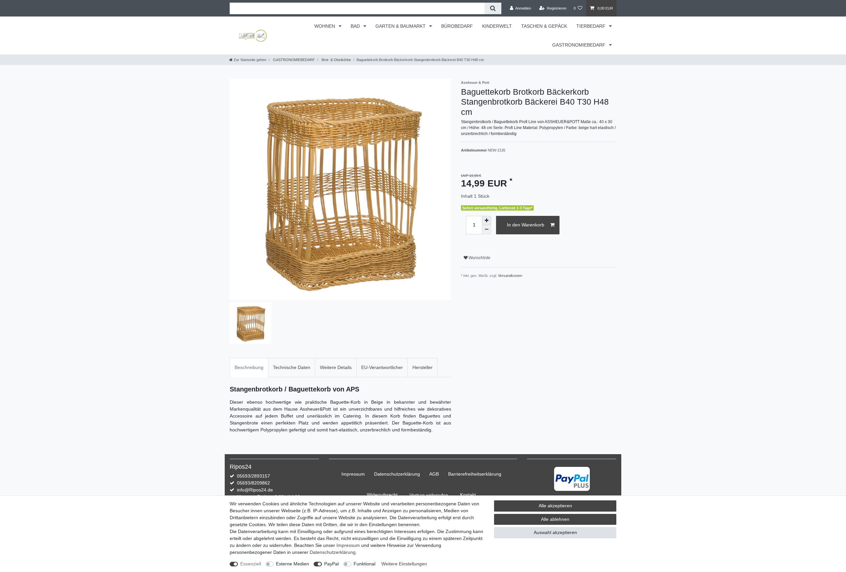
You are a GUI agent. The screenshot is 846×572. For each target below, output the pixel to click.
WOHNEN (325, 26)
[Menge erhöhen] (486, 220)
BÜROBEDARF (457, 26)
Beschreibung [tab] (249, 367)
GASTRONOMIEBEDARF (579, 45)
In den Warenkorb (525, 224)
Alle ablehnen (555, 519)
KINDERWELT (497, 26)
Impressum (353, 474)
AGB (434, 474)
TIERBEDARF (591, 26)
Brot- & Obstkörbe (336, 60)
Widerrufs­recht (382, 494)
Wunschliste (479, 257)
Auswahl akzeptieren (555, 532)
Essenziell (250, 563)
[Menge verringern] (486, 229)
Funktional (364, 563)
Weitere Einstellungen (404, 563)
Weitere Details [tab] (336, 367)
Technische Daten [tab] (291, 367)
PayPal (331, 563)
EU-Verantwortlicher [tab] (382, 367)
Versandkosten (510, 276)
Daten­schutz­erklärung (397, 474)
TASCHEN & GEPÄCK (544, 26)
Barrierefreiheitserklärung (474, 474)
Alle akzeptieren (555, 505)
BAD (356, 26)
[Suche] (492, 8)
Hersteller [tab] (422, 367)
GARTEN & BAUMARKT (401, 26)
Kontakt (468, 494)
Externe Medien (292, 563)
